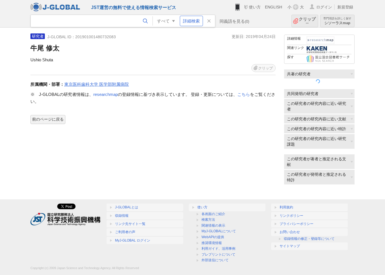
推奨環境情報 (212, 243)
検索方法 (208, 220)
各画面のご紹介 (213, 214)
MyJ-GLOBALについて (219, 231)
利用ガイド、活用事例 (218, 249)
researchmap (105, 94)
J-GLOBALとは (126, 207)
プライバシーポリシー (296, 224)
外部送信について (215, 260)
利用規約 (286, 207)
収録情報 (122, 216)
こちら (243, 94)
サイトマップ (290, 246)
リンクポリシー (291, 216)
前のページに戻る (48, 119)
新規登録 (345, 7)
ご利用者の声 (125, 232)
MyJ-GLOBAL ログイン (132, 240)
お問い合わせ (290, 232)
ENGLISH (273, 7)
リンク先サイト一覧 (130, 224)
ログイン (324, 7)
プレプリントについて (218, 254)
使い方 (255, 7)
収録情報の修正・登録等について (309, 239)
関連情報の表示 (213, 225)
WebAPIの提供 (213, 237)
